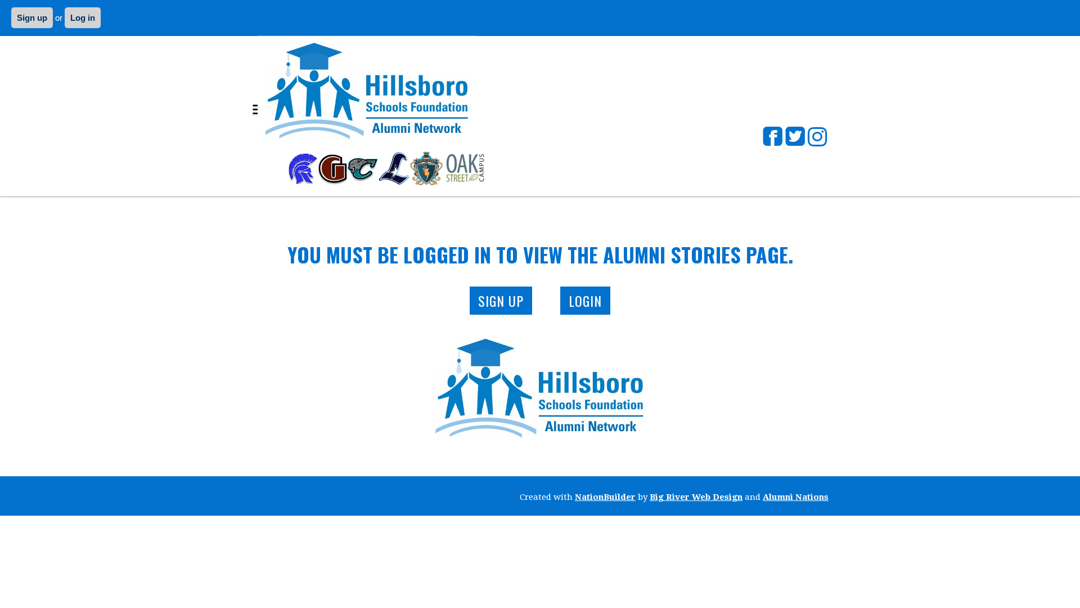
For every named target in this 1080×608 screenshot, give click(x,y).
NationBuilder (605, 497)
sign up (501, 300)
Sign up (32, 18)
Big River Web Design (696, 497)
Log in (82, 18)
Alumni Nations (796, 497)
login (585, 300)
